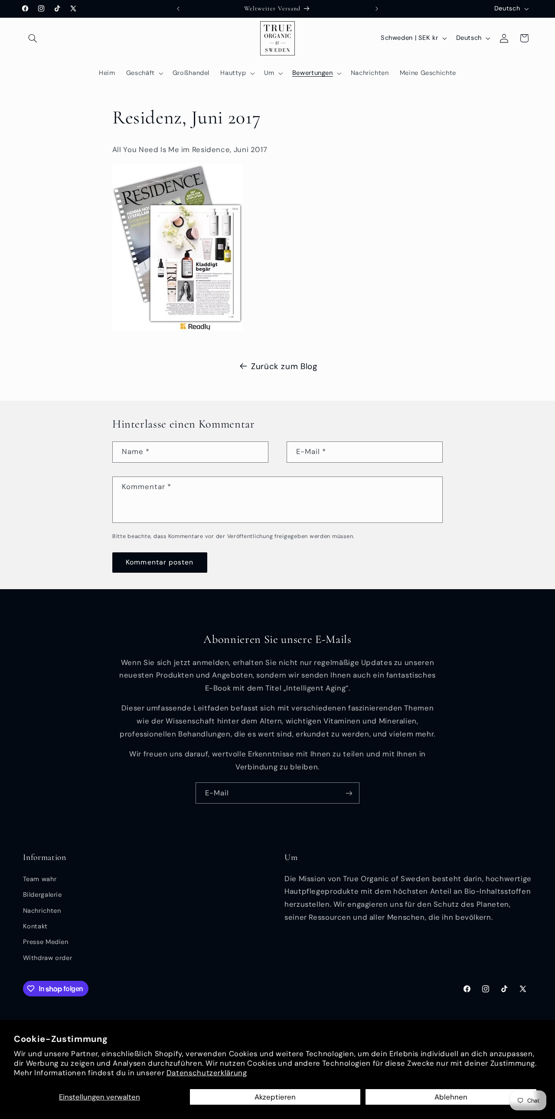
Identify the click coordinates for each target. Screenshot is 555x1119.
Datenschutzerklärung (206, 1072)
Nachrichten (42, 910)
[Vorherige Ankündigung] (178, 8)
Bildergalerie (42, 894)
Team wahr (40, 879)
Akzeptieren (275, 1097)
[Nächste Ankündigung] (376, 8)
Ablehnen (450, 1097)
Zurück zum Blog (284, 366)
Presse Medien (46, 941)
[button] (33, 38)
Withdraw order (47, 958)
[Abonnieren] (349, 793)
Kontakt (35, 926)
